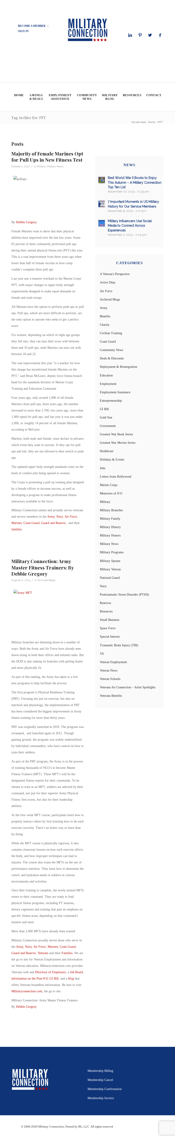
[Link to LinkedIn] (130, 35)
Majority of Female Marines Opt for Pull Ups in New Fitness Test (47, 156)
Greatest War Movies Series (117, 442)
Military (41, 166)
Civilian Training (111, 333)
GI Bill (104, 409)
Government (108, 426)
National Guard (110, 577)
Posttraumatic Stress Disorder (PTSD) (124, 594)
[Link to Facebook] (160, 35)
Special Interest (110, 636)
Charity (104, 324)
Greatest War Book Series (116, 434)
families (16, 529)
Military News (55, 166)
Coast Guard (31, 523)
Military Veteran (110, 569)
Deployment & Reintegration (118, 366)
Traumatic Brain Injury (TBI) (119, 645)
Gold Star (106, 417)
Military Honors (110, 535)
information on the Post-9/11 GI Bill (35, 978)
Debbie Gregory (26, 222)
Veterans (43, 953)
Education (106, 375)
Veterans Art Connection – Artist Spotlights (127, 687)
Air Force (70, 516)
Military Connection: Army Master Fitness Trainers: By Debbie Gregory (42, 567)
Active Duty (108, 282)
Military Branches (111, 510)
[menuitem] (18, 97)
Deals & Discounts (112, 358)
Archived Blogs (46, 580)
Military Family (110, 518)
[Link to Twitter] (150, 35)
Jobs (102, 468)
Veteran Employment (113, 662)
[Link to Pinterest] (140, 35)
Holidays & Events (112, 459)
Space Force (108, 628)
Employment (108, 384)
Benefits (105, 316)
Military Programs (112, 552)
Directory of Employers (50, 972)
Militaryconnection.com (26, 991)
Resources (106, 611)
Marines (16, 523)
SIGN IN (23, 31)
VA (102, 653)
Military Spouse (110, 561)
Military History (110, 527)
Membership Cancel (100, 1080)
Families (67, 953)
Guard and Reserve (53, 523)
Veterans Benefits (111, 695)
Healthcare (106, 451)
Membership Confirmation (105, 1089)
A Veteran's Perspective (115, 274)
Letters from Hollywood (115, 476)
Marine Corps (108, 485)
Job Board (76, 972)
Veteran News (108, 670)
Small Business (109, 620)
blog (71, 978)
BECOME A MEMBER (32, 26)
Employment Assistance (115, 392)
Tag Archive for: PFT (28, 117)
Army (50, 516)
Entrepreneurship (111, 400)
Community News (111, 350)
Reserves (105, 603)
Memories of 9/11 (111, 493)
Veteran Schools (110, 679)
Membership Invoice (101, 1098)
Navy (59, 516)
